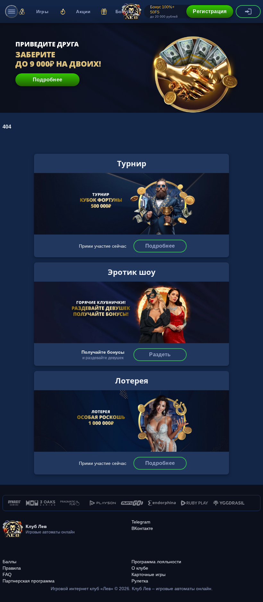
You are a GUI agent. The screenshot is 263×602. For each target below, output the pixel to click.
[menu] (11, 11)
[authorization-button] (248, 11)
